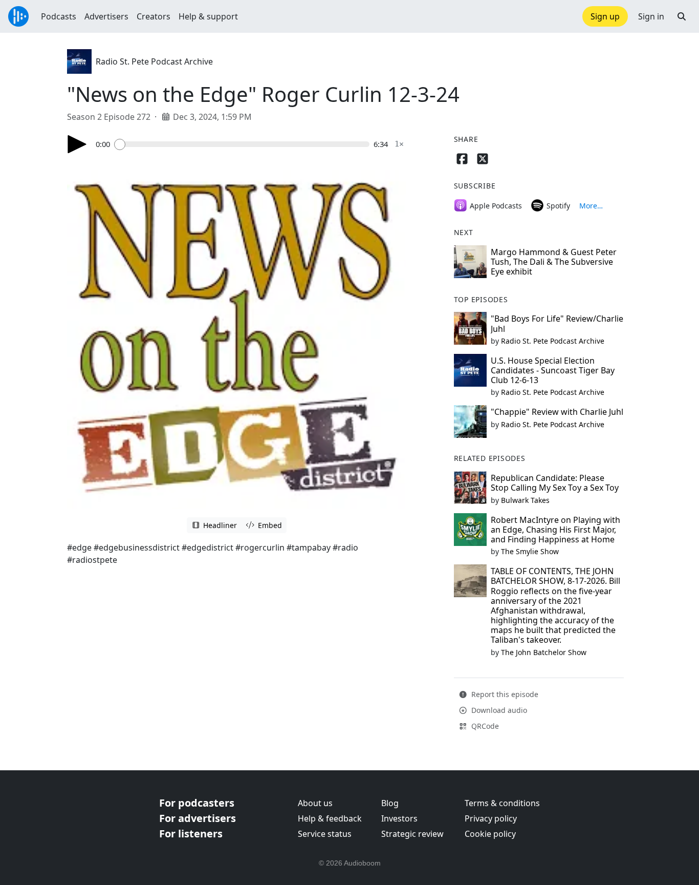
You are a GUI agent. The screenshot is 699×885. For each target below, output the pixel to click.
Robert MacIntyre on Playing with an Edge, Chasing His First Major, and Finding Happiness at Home (555, 529)
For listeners (191, 833)
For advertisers (197, 818)
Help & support (208, 16)
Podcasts (58, 16)
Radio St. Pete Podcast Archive (154, 61)
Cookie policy (490, 833)
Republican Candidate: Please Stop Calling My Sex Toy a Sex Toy (555, 482)
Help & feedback (330, 818)
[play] (77, 144)
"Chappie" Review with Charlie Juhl (557, 411)
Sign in (651, 16)
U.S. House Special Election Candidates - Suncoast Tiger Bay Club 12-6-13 (553, 370)
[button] (681, 16)
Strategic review (412, 833)
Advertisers (106, 16)
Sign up (605, 16)
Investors (399, 818)
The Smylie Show (530, 551)
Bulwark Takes (525, 500)
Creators (153, 16)
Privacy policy (491, 818)
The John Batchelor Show (543, 652)
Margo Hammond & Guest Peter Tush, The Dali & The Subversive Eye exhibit (554, 261)
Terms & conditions (502, 803)
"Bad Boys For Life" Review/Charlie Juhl (557, 323)
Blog (390, 803)
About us (315, 803)
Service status (325, 833)
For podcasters (196, 803)
